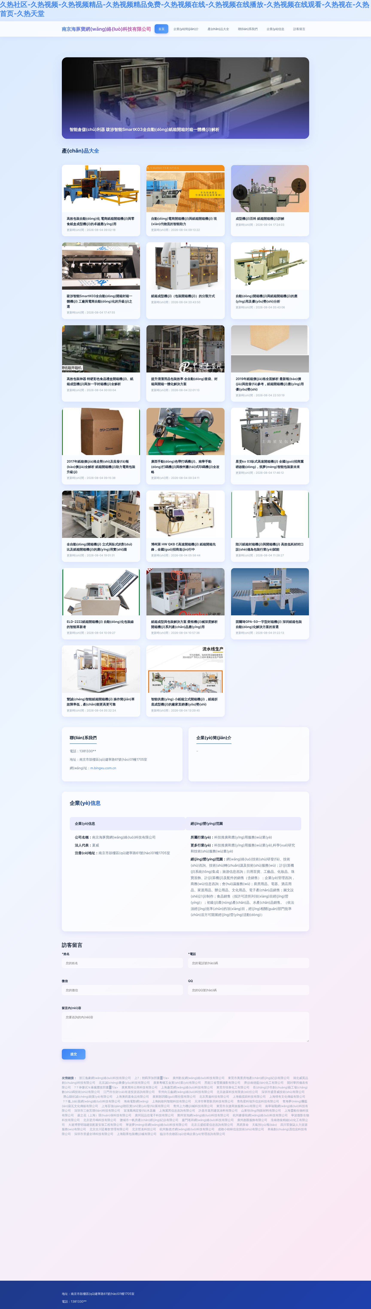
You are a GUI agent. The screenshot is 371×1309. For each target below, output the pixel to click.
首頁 (161, 29)
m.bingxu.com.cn (103, 768)
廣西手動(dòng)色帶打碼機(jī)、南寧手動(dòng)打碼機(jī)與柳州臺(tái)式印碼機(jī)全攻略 (185, 466)
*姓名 (66, 954)
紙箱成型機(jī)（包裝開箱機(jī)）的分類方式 (183, 296)
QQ (190, 981)
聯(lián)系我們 (248, 29)
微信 (65, 981)
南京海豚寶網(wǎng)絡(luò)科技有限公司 (106, 29)
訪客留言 (299, 29)
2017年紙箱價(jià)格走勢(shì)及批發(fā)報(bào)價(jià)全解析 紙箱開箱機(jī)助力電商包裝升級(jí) (101, 466)
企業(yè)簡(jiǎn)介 (186, 29)
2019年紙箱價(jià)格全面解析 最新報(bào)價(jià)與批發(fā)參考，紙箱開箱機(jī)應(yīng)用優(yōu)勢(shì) (270, 384)
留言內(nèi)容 (71, 1008)
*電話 (192, 954)
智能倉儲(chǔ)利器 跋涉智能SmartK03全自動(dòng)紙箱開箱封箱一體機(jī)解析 (144, 129)
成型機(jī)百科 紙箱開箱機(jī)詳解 (260, 218)
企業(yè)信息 (275, 29)
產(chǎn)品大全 (218, 29)
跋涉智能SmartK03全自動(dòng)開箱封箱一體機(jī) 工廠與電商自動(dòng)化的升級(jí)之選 (99, 301)
